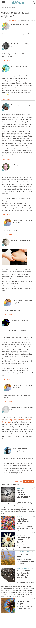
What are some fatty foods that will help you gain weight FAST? (23, 575)
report (8, 38)
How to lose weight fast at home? (22, 521)
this (19, 222)
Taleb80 (15, 220)
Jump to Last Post (12, 20)
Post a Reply (28, 481)
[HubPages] (18, 3)
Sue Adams (14, 240)
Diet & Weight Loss (23, 552)
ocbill (13, 66)
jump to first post (17, 481)
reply (4, 38)
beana (13, 24)
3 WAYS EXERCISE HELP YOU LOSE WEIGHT (23, 494)
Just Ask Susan (16, 44)
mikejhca (14, 165)
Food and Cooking (23, 568)
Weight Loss (21, 488)
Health (19, 516)
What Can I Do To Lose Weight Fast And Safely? (23, 539)
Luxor (13, 320)
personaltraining (18, 448)
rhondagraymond (16, 407)
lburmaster (14, 105)
